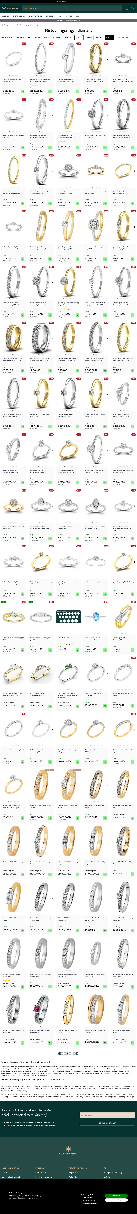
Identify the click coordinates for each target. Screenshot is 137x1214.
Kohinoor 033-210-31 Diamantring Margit (122, 863)
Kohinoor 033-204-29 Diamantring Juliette (68, 806)
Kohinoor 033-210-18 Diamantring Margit (40, 863)
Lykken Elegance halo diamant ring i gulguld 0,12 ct (68, 304)
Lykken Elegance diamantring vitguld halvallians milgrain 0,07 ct (13, 415)
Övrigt (69, 16)
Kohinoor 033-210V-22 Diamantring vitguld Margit (40, 975)
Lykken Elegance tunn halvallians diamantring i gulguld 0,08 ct (13, 192)
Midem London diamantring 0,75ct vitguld (123, 694)
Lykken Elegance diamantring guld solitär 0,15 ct (40, 415)
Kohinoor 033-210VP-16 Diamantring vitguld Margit (41, 1031)
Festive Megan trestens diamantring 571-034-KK (37, 694)
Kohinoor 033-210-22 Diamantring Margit (68, 863)
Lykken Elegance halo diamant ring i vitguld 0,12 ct (95, 136)
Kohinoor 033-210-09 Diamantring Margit (95, 806)
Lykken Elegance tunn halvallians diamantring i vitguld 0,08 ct (40, 80)
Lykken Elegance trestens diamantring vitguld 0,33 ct (11, 471)
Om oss (5, 1173)
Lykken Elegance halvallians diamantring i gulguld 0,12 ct (66, 136)
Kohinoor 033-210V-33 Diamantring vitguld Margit (123, 975)
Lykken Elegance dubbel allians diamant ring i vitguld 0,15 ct (94, 359)
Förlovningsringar (23, 25)
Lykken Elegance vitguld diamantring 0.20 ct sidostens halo (123, 80)
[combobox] (72, 8)
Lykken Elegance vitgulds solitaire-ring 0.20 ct (68, 583)
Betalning (107, 1177)
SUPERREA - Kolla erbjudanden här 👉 (68, 20)
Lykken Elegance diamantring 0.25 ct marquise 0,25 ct (95, 527)
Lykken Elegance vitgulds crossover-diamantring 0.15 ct (12, 248)
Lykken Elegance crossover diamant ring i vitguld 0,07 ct (121, 136)
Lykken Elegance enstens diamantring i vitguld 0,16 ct (66, 80)
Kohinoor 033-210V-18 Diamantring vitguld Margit (123, 919)
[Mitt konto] (126, 8)
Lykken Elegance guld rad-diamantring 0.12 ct (120, 192)
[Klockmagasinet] (10, 8)
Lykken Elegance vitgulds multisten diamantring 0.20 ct (12, 583)
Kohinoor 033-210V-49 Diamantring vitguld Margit (13, 1031)
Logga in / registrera (43, 1177)
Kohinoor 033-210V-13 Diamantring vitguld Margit (68, 919)
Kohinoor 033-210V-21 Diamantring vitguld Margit (13, 975)
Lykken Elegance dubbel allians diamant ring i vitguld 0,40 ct (39, 359)
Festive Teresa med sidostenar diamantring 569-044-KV (12, 694)
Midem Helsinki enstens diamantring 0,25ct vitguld (38, 751)
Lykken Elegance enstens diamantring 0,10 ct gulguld (66, 471)
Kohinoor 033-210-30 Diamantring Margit (95, 863)
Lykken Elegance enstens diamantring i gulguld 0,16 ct (66, 248)
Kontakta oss (40, 1173)
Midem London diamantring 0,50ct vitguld (13, 751)
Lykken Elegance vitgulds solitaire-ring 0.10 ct (13, 136)
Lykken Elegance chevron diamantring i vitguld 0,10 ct (38, 136)
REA (77, 16)
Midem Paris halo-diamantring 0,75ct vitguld (94, 694)
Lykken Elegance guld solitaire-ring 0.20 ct (41, 583)
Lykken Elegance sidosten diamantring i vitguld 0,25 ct (121, 304)
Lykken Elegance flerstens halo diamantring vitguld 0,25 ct (94, 471)
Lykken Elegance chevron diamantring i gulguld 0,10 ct (38, 248)
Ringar (60, 16)
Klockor (5, 16)
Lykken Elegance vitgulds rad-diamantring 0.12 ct (12, 80)
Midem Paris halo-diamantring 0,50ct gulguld (94, 751)
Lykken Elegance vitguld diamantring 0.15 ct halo (65, 192)
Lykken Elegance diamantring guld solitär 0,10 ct (95, 415)
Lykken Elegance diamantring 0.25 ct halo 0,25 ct (68, 527)
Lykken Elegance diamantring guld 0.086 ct (13, 639)
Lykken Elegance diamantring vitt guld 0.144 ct (40, 639)
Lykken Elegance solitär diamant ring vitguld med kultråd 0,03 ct (95, 304)
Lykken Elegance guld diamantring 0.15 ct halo (13, 527)
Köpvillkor (73, 1173)
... (72, 1053)
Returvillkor (74, 1177)
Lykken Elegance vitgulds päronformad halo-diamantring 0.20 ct (122, 528)
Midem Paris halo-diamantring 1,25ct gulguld (67, 751)
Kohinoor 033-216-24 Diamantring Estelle (122, 1031)
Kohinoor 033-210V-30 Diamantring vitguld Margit (68, 975)
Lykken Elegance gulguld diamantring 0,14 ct (120, 639)
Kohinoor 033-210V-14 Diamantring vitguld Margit (95, 919)
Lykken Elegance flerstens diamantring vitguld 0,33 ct (121, 415)
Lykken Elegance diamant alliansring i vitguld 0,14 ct (11, 304)
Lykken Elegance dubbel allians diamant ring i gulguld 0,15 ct (67, 359)
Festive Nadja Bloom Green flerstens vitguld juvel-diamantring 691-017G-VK (68, 695)
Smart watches (35, 16)
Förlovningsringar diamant (36, 25)
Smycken (49, 16)
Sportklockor (19, 16)
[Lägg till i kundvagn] (22, 91)
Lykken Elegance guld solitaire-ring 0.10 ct (123, 583)
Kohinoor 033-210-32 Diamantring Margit (13, 919)
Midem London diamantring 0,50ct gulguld (123, 751)
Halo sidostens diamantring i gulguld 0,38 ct (94, 248)
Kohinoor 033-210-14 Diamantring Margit (13, 863)
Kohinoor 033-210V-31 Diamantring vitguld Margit (95, 975)
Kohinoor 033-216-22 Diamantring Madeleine (95, 1031)
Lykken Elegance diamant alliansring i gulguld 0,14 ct (121, 248)
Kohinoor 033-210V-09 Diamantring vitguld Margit (40, 919)
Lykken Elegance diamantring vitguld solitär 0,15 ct (66, 415)
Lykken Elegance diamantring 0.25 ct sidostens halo (123, 471)
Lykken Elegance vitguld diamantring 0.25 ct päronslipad (39, 527)
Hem (2, 25)
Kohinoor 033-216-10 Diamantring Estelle (67, 1031)
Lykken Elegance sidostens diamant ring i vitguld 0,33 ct (39, 304)
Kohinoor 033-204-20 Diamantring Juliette (40, 806)
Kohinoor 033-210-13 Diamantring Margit (122, 806)
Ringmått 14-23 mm (63, 638)
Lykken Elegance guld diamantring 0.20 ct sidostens (95, 192)
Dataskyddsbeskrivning (112, 1173)
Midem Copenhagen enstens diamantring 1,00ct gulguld (11, 806)
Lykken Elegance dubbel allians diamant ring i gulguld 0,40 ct (12, 359)
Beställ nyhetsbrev (107, 1123)
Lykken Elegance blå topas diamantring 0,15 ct (93, 639)
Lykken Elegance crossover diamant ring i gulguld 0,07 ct (94, 80)
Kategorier (13, 25)
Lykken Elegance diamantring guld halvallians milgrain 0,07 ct (123, 359)
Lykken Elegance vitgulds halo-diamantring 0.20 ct (94, 583)
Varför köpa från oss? (11, 1177)
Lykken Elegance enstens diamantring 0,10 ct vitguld (38, 471)
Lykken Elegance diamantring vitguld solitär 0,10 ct (39, 192)
